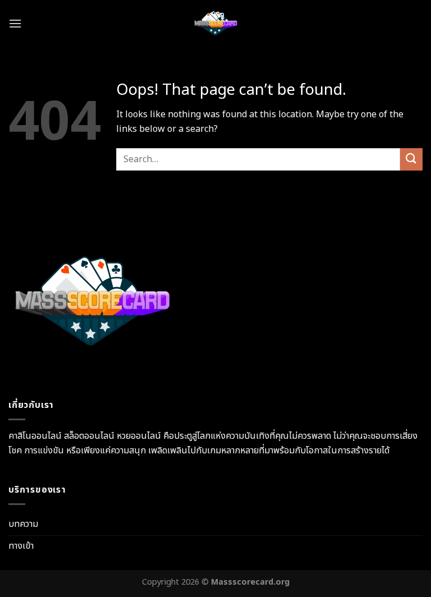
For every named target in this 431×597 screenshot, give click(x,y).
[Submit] (411, 159)
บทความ (23, 524)
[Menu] (15, 23)
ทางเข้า (21, 546)
